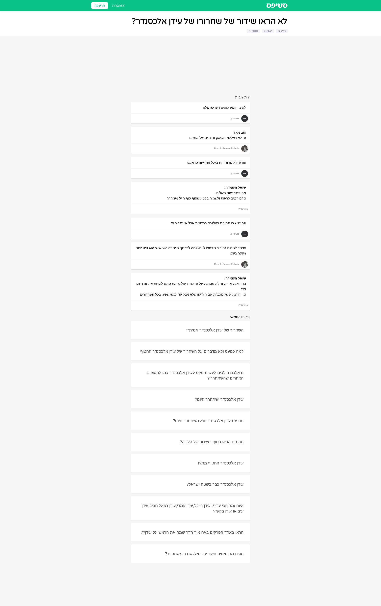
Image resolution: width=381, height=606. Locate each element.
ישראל (268, 31)
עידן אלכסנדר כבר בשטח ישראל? (215, 484)
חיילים (282, 31)
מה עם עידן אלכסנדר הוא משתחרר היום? (208, 420)
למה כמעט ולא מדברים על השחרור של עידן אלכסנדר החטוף (192, 351)
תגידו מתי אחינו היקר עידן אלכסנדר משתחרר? (204, 553)
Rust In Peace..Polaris (226, 148)
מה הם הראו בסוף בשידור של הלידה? (212, 442)
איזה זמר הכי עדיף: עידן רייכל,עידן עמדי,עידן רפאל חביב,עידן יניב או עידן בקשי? (193, 508)
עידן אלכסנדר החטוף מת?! (221, 463)
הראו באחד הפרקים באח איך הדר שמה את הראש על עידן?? (192, 532)
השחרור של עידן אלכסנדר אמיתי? (215, 330)
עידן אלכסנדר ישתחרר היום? (219, 399)
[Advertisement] (191, 66)
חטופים (253, 31)
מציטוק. (234, 118)
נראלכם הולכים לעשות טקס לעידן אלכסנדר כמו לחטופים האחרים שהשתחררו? (195, 375)
